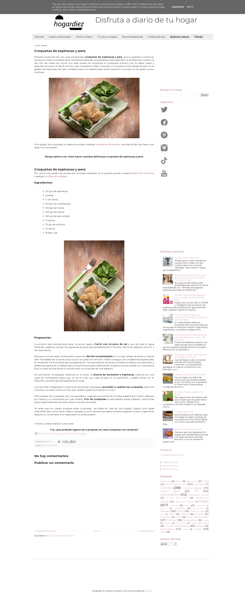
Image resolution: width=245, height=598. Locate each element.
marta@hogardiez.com (171, 455)
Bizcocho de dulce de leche (188, 429)
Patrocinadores (170, 469)
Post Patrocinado (197, 517)
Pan (162, 514)
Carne (206, 481)
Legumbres (200, 506)
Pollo (178, 517)
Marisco (163, 508)
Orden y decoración (60, 36)
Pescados (165, 517)
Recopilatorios (190, 520)
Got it (190, 7)
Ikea (187, 505)
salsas (185, 529)
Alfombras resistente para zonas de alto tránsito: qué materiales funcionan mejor (190, 277)
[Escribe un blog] (66, 441)
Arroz (178, 481)
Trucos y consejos (107, 36)
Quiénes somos (170, 465)
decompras (167, 529)
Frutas (184, 498)
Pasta (172, 514)
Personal (199, 514)
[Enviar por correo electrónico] (63, 441)
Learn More (178, 7)
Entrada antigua (145, 531)
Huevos (174, 505)
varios (163, 532)
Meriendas (180, 508)
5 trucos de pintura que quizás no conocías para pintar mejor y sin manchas (191, 337)
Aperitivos (165, 481)
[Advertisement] (184, 64)
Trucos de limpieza (177, 525)
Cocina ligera (170, 491)
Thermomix (181, 523)
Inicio (97, 531)
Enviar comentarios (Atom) (60, 535)
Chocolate (199, 484)
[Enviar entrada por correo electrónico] (59, 441)
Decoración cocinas (199, 495)
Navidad (165, 511)
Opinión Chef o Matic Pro (187, 257)
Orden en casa (197, 511)
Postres (171, 520)
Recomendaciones (132, 36)
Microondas (198, 508)
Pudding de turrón (184, 412)
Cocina (45, 445)
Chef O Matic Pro (176, 484)
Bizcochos (192, 481)
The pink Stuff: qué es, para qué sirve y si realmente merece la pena (190, 297)
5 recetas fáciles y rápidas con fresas (189, 393)
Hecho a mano (84, 36)
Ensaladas (170, 498)
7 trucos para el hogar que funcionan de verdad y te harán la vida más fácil (191, 317)
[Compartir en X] (69, 441)
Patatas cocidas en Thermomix (190, 374)
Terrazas (167, 523)
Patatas (184, 514)
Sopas (206, 520)
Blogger (148, 591)
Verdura (53, 445)
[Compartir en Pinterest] (74, 441)
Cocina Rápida (192, 488)
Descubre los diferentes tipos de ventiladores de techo (191, 355)
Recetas (39, 36)
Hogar (204, 501)
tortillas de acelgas (55, 176)
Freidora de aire (156, 36)
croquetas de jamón (108, 144)
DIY (196, 491)
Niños (180, 511)
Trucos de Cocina (200, 523)
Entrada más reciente (45, 531)
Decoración (169, 495)
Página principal (170, 462)
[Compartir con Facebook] (71, 441)
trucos (197, 529)
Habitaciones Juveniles (184, 502)
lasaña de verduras (142, 173)
